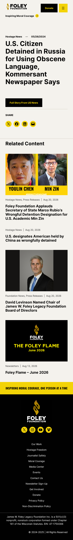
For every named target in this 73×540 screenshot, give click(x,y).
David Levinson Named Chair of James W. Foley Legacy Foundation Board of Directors (35, 306)
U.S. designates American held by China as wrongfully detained (34, 238)
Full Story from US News (24, 102)
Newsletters (12, 366)
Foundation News (15, 295)
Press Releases (31, 199)
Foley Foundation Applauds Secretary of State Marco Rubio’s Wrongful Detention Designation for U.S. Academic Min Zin (36, 212)
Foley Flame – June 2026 (26, 372)
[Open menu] (63, 8)
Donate (49, 8)
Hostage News (13, 36)
